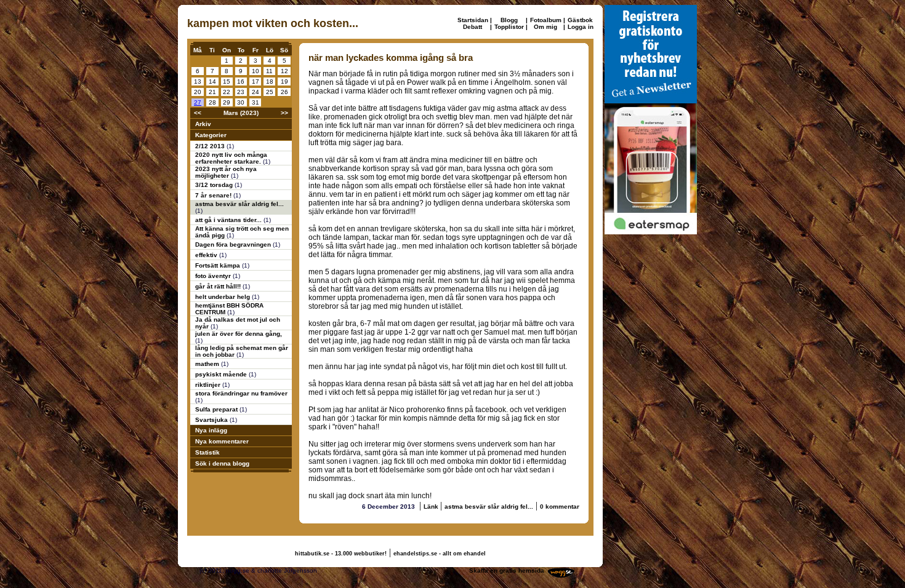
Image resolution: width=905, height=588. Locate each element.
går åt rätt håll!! (219, 286)
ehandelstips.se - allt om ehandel (439, 553)
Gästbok (580, 20)
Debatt (472, 26)
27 (197, 102)
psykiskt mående (222, 374)
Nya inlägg (211, 430)
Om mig (545, 26)
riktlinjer (208, 384)
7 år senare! (214, 195)
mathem (208, 363)
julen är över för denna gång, (238, 333)
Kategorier (211, 135)
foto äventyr (214, 275)
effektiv (207, 255)
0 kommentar (559, 506)
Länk (432, 506)
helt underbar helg (223, 296)
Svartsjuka (212, 419)
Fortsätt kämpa (218, 265)
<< (197, 112)
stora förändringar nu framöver (241, 393)
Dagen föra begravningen (234, 244)
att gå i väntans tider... (229, 220)
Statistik (207, 452)
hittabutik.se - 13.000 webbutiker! (341, 553)
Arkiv (203, 124)
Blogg (509, 20)
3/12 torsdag (215, 184)
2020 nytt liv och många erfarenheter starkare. (231, 158)
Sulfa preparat (217, 409)
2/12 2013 (211, 146)
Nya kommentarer (222, 441)
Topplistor (509, 26)
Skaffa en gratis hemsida (506, 570)
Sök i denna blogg (222, 463)
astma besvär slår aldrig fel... (239, 204)
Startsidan (472, 20)
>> (284, 112)
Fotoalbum (545, 20)
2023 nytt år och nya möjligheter (226, 172)
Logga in (580, 26)
